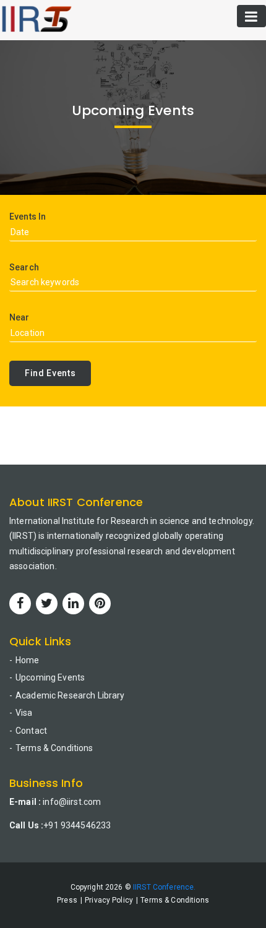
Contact (31, 731)
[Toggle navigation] (251, 16)
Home (27, 660)
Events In (27, 216)
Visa (24, 713)
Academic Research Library (70, 695)
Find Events (50, 373)
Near (19, 317)
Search (24, 267)
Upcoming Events (50, 677)
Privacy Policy (109, 900)
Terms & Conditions (54, 748)
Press (67, 900)
